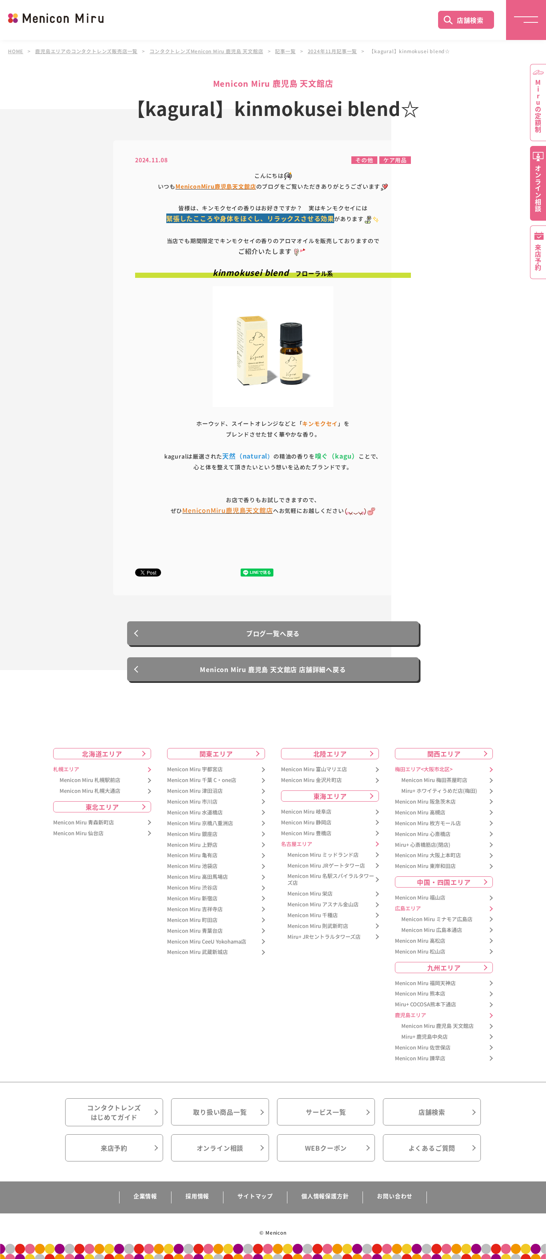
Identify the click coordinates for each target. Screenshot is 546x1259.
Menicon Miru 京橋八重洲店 (200, 823)
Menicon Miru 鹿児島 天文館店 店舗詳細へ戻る (273, 669)
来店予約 (114, 1148)
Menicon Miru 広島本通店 (431, 930)
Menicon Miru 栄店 (310, 893)
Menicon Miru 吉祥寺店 (195, 909)
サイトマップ (255, 1196)
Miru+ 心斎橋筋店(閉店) (422, 845)
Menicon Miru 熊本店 (420, 993)
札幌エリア (66, 769)
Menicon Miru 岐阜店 (306, 811)
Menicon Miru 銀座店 (192, 834)
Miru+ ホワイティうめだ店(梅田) (439, 791)
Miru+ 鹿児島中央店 (424, 1037)
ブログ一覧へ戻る (273, 633)
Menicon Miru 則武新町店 (317, 926)
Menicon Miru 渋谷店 (192, 887)
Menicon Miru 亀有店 (192, 855)
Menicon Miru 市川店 (192, 801)
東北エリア (102, 807)
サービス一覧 (326, 1112)
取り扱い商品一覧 (220, 1112)
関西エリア (444, 753)
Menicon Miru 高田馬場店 (197, 877)
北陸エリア (330, 753)
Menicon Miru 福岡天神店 (425, 983)
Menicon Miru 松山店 (420, 951)
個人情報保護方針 (325, 1196)
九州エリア (444, 967)
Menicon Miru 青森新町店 (83, 822)
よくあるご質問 (432, 1148)
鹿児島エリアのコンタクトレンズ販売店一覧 (86, 51)
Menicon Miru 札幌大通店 (90, 791)
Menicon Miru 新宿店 (192, 898)
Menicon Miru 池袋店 (192, 866)
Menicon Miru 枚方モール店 (428, 823)
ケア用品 (395, 160)
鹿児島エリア (410, 1015)
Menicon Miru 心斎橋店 (422, 834)
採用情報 (197, 1196)
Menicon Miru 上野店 (192, 845)
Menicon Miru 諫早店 (420, 1058)
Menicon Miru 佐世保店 (422, 1047)
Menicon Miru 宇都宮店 (195, 769)
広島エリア (408, 908)
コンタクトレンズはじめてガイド (114, 1112)
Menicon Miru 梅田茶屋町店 (434, 780)
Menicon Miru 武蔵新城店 (197, 952)
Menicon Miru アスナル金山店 (323, 904)
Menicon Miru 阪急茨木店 (425, 801)
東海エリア (330, 796)
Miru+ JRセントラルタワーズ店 (324, 937)
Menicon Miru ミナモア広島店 (436, 919)
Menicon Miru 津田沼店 (195, 791)
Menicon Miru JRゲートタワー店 (326, 865)
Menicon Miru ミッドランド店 (323, 855)
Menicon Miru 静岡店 (306, 822)
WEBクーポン (326, 1148)
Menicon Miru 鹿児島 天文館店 (437, 1026)
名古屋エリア (296, 844)
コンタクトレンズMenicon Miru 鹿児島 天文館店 (206, 51)
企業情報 (145, 1196)
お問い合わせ (394, 1196)
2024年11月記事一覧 (332, 51)
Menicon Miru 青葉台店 (195, 931)
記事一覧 (285, 51)
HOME (15, 51)
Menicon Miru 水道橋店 (195, 812)
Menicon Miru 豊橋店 (306, 833)
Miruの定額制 (538, 106)
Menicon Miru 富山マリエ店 (314, 769)
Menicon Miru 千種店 (312, 915)
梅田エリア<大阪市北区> (423, 769)
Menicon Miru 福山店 (420, 897)
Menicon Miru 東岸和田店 (425, 866)
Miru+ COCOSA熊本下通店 (425, 1004)
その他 (364, 160)
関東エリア (216, 753)
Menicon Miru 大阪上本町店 (428, 855)
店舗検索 (470, 20)
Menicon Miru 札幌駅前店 (90, 780)
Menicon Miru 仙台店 (78, 833)
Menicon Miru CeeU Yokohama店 (206, 941)
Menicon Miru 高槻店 (420, 812)
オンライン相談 (220, 1148)
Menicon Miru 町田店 (192, 920)
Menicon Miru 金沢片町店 (311, 780)
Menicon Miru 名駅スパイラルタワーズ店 (330, 879)
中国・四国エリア (443, 882)
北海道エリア (102, 753)
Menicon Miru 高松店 (420, 941)
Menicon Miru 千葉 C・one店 (201, 780)
